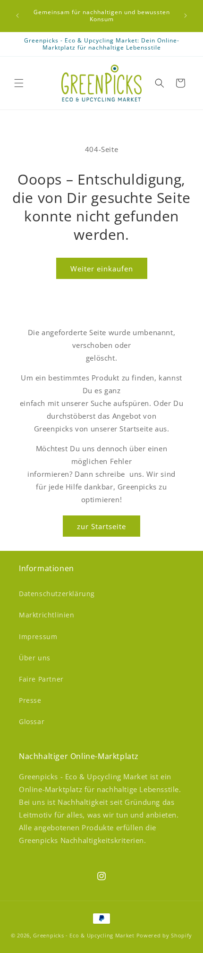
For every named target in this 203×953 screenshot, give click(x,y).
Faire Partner (41, 679)
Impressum (38, 636)
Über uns (35, 657)
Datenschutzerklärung (57, 593)
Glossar (31, 721)
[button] (18, 83)
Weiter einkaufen (101, 268)
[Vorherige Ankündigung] (17, 15)
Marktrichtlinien (47, 614)
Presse (30, 700)
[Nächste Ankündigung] (185, 15)
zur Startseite (101, 526)
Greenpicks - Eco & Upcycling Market (84, 935)
